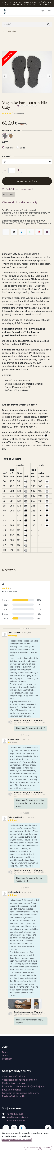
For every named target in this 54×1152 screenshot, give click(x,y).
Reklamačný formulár (13, 1096)
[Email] (47, 232)
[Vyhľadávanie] (48, 24)
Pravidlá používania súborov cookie (16, 1140)
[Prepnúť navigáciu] (49, 11)
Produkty (7, 1058)
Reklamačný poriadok (13, 1083)
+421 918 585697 (16, 1120)
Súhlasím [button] (46, 1148)
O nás (5, 1055)
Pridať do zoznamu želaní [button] (19, 189)
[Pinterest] (38, 232)
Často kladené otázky (13, 1076)
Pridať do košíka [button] (27, 181)
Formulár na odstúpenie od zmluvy (20, 1093)
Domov (6, 1052)
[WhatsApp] (30, 232)
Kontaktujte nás (15, 1114)
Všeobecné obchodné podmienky (19, 202)
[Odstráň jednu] (5, 170)
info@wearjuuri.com (17, 1117)
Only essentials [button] (32, 1148)
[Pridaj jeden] (18, 170)
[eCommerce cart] (42, 11)
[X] (14, 232)
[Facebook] (5, 232)
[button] (4, 76)
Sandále (12, 31)
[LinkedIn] (22, 232)
